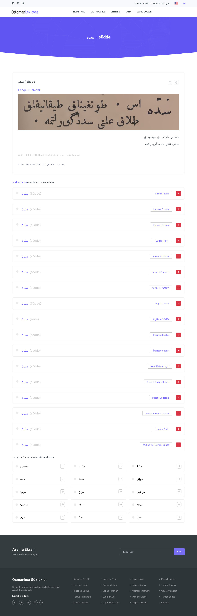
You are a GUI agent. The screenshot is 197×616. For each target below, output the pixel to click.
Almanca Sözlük (81, 579)
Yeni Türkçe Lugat (160, 366)
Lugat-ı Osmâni (139, 602)
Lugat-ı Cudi (162, 429)
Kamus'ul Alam (109, 585)
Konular (165, 602)
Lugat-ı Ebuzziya (160, 397)
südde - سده (19, 182)
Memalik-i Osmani (140, 591)
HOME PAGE (79, 11)
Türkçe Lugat (168, 596)
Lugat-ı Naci (162, 240)
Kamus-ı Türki (162, 193)
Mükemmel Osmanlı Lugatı (156, 445)
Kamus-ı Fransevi (160, 272)
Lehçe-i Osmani (29, 90)
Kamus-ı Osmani (161, 256)
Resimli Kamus (168, 579)
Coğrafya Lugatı (169, 591)
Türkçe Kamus (168, 585)
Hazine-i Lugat (80, 585)
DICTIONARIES (98, 11)
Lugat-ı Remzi (162, 303)
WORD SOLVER (144, 11)
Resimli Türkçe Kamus (158, 382)
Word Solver (143, 3)
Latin (128, 11)
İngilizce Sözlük (161, 319)
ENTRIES (115, 11)
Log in (166, 3)
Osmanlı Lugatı (139, 596)
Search (156, 3)
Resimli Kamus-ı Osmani (157, 413)
